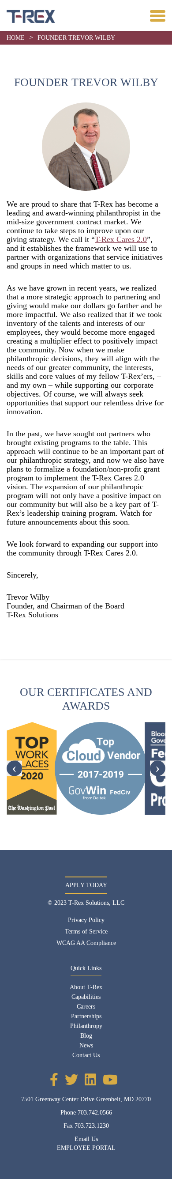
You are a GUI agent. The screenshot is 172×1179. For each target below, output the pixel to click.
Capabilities (86, 997)
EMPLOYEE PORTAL (86, 1148)
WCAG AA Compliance (86, 943)
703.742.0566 (95, 1112)
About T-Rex (86, 987)
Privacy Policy (86, 920)
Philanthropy (86, 1026)
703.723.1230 (92, 1125)
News (86, 1045)
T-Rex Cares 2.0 (121, 239)
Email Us (86, 1139)
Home (16, 37)
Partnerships (86, 1016)
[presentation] (14, 768)
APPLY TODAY (86, 885)
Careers (86, 1006)
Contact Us (86, 1055)
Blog (86, 1035)
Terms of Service (86, 931)
